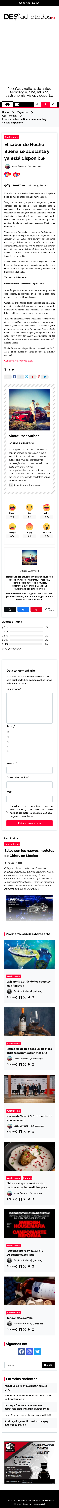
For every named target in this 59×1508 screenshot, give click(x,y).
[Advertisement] (29, 55)
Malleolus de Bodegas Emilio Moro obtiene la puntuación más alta (29, 1050)
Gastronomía (11, 137)
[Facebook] (21, 1351)
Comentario (13, 689)
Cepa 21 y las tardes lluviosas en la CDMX (27, 1415)
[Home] (7, 104)
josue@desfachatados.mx (28, 485)
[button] (37, 104)
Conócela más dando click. (18, 360)
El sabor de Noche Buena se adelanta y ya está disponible (26, 151)
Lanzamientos (12, 844)
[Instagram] (29, 1351)
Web (9, 791)
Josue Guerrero (21, 443)
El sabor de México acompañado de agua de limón (24, 284)
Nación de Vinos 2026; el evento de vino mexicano (29, 1118)
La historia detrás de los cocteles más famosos (28, 983)
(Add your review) (11, 648)
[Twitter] (37, 1351)
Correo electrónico (17, 777)
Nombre (11, 763)
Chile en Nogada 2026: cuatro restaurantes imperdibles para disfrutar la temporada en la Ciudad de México (26, 1185)
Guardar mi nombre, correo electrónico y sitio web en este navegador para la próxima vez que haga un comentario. (31, 811)
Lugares (27, 1178)
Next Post (9, 838)
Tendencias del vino (19, 1317)
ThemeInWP (39, 1504)
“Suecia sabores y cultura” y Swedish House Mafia (24, 1252)
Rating (10, 726)
